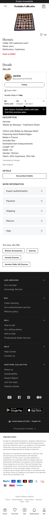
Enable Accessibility (24, 1)
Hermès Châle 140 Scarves (16, 264)
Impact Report (11, 377)
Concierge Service (13, 289)
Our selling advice (13, 329)
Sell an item (10, 333)
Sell (6, 320)
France (7, 500)
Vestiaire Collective (15, 365)
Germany (39, 500)
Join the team (11, 382)
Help (8, 230)
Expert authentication (17, 191)
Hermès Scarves (12, 257)
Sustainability (11, 373)
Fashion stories (11, 386)
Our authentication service (17, 307)
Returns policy (11, 311)
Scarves (32, 250)
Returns (10, 220)
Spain (22, 502)
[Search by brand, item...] (5, 6)
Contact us (9, 355)
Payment (10, 200)
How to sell (9, 325)
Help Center (10, 351)
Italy (27, 502)
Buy (6, 298)
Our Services (11, 280)
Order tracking (11, 303)
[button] (43, 6)
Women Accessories (13, 250)
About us (8, 369)
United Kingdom (17, 500)
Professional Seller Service (17, 337)
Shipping (10, 210)
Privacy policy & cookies (23, 428)
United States (29, 500)
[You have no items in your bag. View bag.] (43, 6)
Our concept (10, 285)
